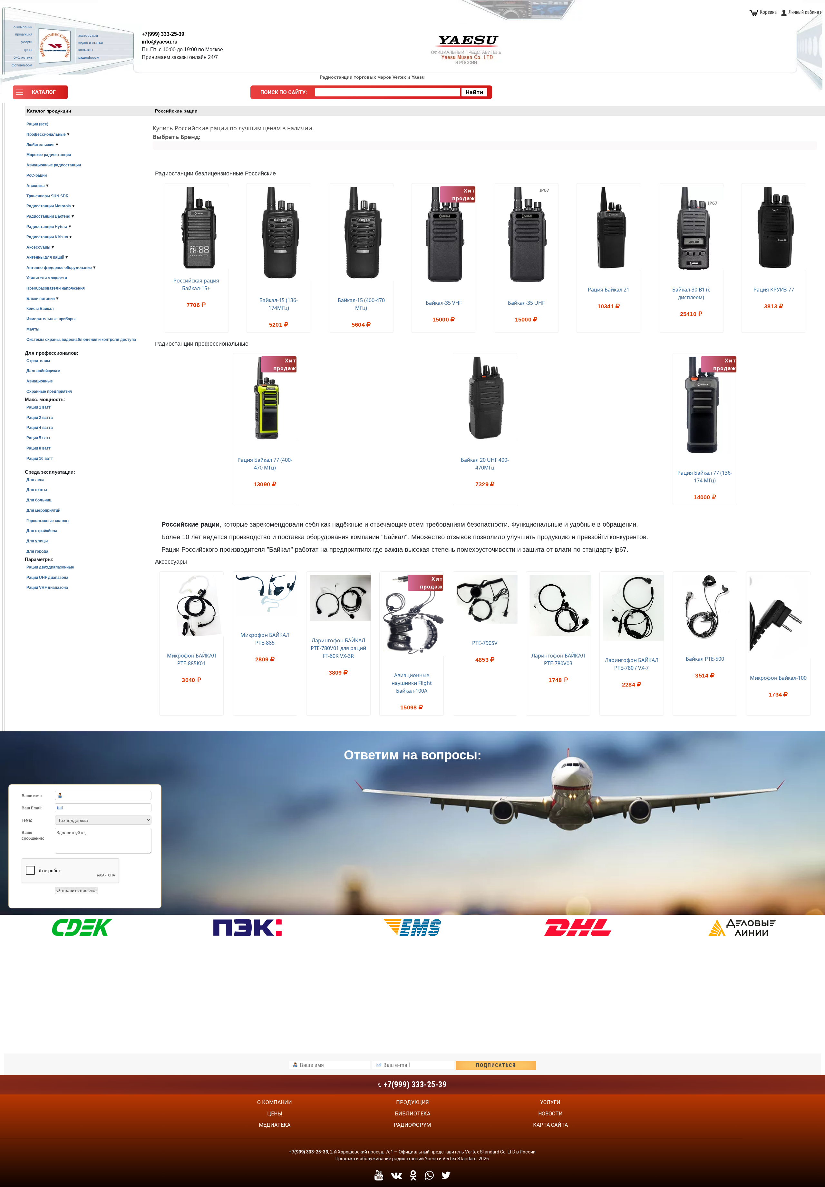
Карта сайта (550, 1125)
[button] (40, 93)
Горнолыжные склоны (47, 521)
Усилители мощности (46, 278)
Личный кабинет (805, 12)
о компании (274, 1102)
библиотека (412, 1114)
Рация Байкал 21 (608, 289)
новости (550, 1114)
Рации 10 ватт (39, 458)
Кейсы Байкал (40, 308)
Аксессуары (38, 247)
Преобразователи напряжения (55, 288)
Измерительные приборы (50, 319)
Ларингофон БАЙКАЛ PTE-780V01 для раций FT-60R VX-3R (338, 648)
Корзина (768, 12)
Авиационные (39, 381)
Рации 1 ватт (38, 407)
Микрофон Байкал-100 (778, 677)
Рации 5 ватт (38, 438)
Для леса (35, 480)
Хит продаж (431, 582)
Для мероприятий (43, 510)
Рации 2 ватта (39, 417)
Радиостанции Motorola (48, 206)
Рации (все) (37, 124)
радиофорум (412, 1125)
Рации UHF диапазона (47, 577)
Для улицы (37, 541)
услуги (550, 1102)
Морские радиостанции (48, 155)
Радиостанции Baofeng (48, 216)
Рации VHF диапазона (47, 587)
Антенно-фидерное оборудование (59, 267)
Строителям (38, 361)
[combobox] (387, 92)
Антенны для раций (45, 257)
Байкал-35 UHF (526, 302)
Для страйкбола (41, 531)
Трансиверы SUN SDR (47, 196)
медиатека (274, 1125)
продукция (412, 1102)
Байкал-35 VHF (444, 302)
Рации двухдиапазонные (50, 567)
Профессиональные (46, 134)
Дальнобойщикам (43, 371)
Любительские (40, 145)
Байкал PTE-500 (705, 658)
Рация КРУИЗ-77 (773, 289)
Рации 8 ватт (38, 448)
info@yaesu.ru (160, 42)
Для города (37, 551)
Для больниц (38, 500)
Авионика (35, 185)
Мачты (32, 329)
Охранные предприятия (49, 391)
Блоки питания (40, 298)
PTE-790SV (485, 643)
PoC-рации (36, 175)
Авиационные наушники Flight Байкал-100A (412, 683)
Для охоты (36, 490)
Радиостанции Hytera (46, 226)
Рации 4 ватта (39, 427)
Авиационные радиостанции (53, 165)
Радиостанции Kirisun (47, 237)
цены (274, 1114)
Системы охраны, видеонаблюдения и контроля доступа (81, 339)
